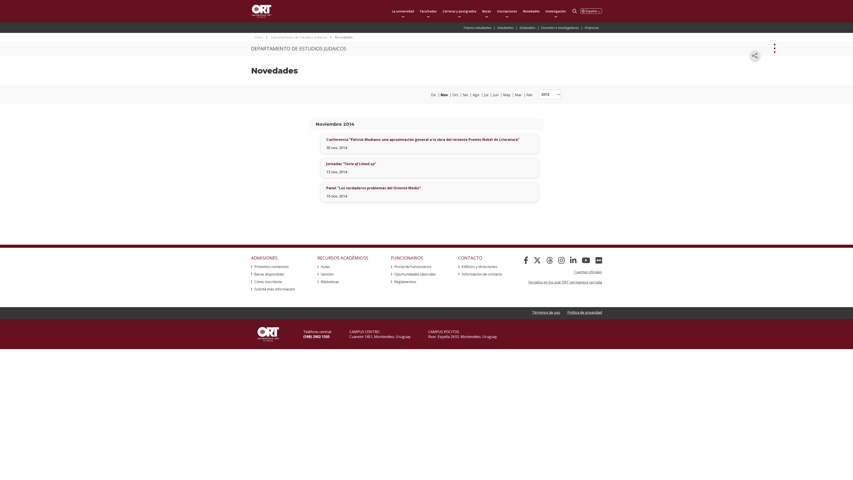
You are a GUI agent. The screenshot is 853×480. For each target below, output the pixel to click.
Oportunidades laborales (415, 274)
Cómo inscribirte (268, 281)
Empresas (592, 28)
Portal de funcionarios (412, 266)
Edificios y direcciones (479, 266)
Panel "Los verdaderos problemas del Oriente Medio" (373, 188)
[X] (537, 260)
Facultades (428, 11)
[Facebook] (526, 260)
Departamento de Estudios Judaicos (299, 37)
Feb (529, 95)
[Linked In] (573, 260)
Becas (486, 11)
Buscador (574, 11)
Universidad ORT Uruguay (261, 11)
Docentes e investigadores (560, 28)
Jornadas (351, 163)
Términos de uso (546, 312)
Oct (455, 95)
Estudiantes (506, 28)
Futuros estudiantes (478, 28)
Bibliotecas (330, 281)
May (506, 95)
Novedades (531, 11)
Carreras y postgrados (459, 11)
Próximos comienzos (271, 266)
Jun (495, 95)
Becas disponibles (269, 274)
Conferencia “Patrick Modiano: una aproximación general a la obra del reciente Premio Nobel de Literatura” (422, 139)
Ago (476, 95)
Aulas (325, 266)
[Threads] (549, 260)
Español (591, 11)
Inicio (259, 37)
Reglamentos (405, 281)
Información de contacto (482, 274)
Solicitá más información (274, 289)
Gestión (327, 274)
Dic (433, 95)
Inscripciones (507, 11)
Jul (486, 95)
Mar (518, 95)
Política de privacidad (584, 312)
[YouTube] (586, 260)
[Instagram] (561, 260)
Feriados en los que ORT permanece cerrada (565, 282)
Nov (444, 95)
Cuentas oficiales (588, 272)
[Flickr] (599, 260)
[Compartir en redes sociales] (755, 55)
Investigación (556, 11)
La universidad (403, 11)
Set (465, 95)
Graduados (527, 28)
